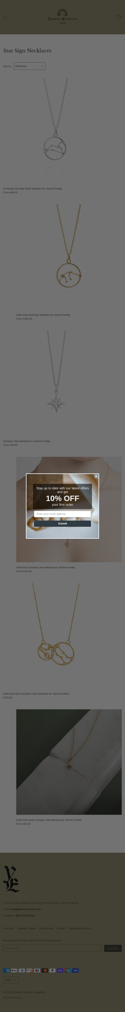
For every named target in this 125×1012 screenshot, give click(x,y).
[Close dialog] (96, 476)
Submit (62, 523)
